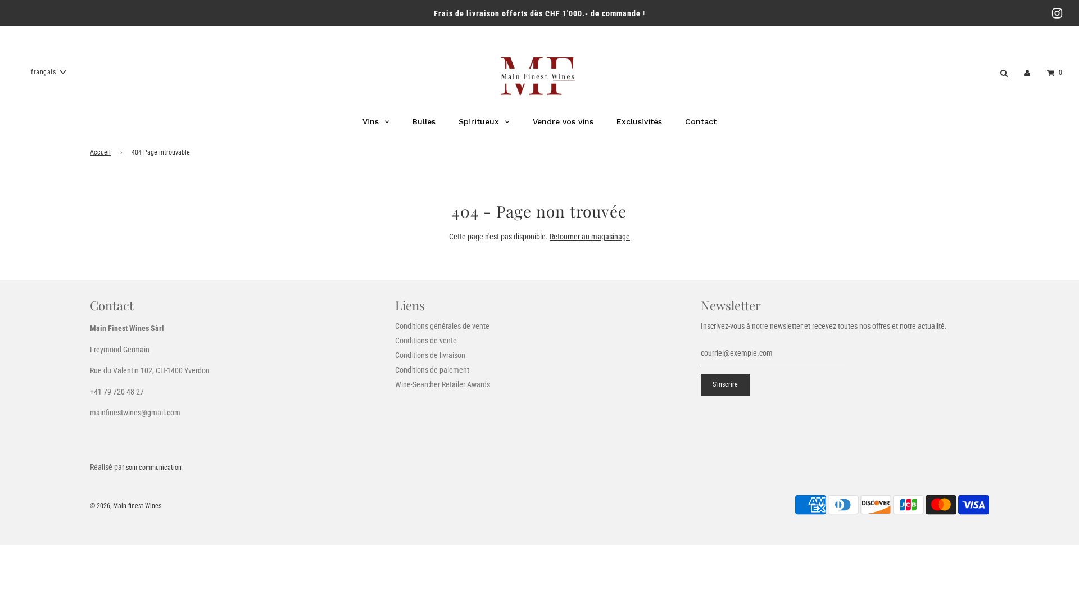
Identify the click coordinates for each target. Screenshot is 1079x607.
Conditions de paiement (432, 369)
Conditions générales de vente (442, 325)
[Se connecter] (1027, 71)
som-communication (154, 468)
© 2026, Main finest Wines (125, 506)
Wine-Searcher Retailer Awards (442, 384)
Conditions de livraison (430, 355)
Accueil (100, 152)
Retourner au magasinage (590, 236)
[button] (48, 72)
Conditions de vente (426, 340)
